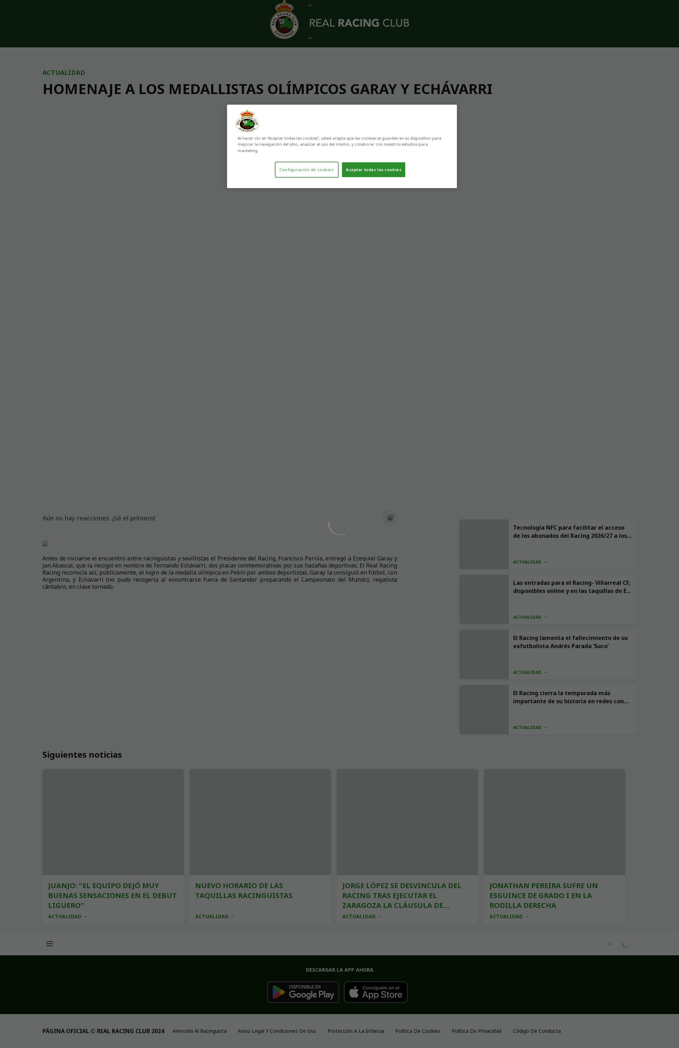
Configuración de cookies (306, 169)
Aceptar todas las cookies (373, 169)
